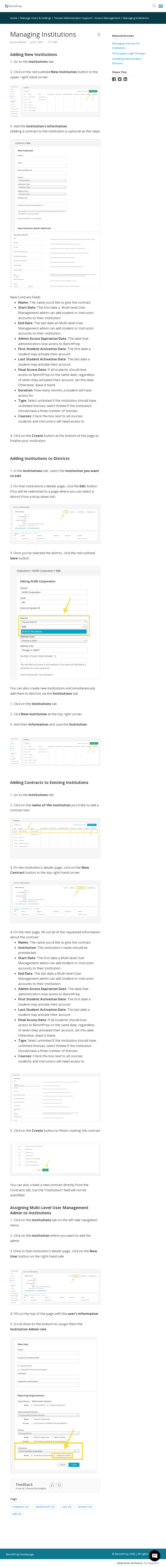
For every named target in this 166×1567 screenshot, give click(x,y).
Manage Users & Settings (36, 18)
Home (13, 18)
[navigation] (161, 6)
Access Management (108, 18)
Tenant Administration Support (73, 18)
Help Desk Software (130, 1563)
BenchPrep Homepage (20, 1554)
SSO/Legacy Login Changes (129, 53)
